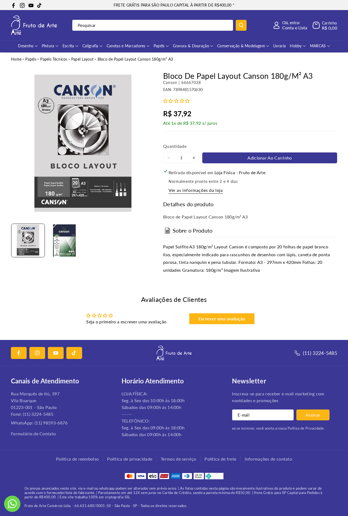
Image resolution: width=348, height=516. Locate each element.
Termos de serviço (178, 458)
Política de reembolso (77, 458)
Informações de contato (268, 458)
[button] (325, 25)
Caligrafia (90, 45)
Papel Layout (82, 59)
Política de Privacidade (306, 428)
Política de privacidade (129, 458)
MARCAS (318, 45)
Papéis (159, 45)
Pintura (48, 45)
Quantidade (175, 146)
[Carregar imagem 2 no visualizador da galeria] (64, 240)
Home (16, 59)
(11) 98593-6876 (51, 422)
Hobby (296, 45)
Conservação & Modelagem (241, 45)
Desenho (25, 45)
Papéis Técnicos (53, 59)
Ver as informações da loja (196, 190)
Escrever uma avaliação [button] (221, 318)
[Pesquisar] (241, 25)
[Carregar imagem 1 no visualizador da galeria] (28, 240)
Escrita (68, 45)
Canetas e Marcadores (126, 45)
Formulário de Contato (33, 433)
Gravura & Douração (191, 45)
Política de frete (220, 458)
